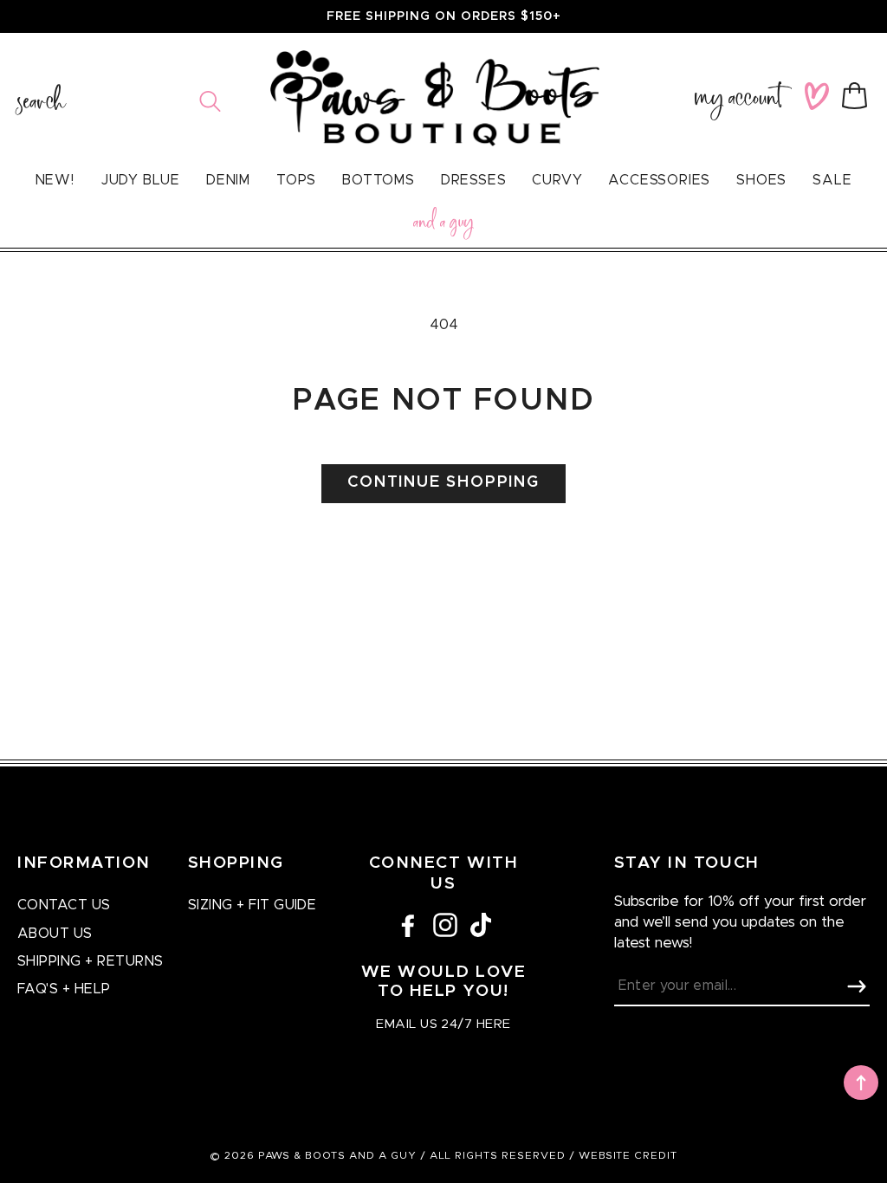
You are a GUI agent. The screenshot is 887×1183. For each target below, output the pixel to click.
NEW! (55, 180)
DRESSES (474, 180)
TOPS (296, 180)
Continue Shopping (443, 482)
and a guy (443, 225)
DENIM (228, 180)
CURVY (557, 180)
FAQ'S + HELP (64, 989)
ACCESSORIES (659, 180)
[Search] (210, 101)
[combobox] (119, 100)
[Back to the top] (861, 1082)
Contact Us (64, 905)
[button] (858, 96)
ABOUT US (55, 934)
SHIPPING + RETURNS (90, 961)
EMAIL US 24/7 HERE (443, 1024)
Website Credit (628, 1155)
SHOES (761, 180)
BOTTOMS (378, 180)
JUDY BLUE (140, 180)
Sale (832, 180)
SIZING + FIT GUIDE (252, 905)
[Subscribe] (857, 986)
